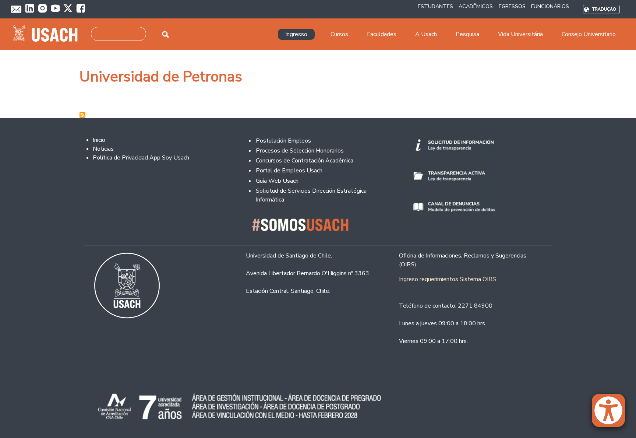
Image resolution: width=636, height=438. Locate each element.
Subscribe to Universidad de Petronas (82, 115)
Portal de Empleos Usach (289, 171)
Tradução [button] (604, 9)
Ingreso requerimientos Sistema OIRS (447, 279)
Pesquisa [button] (467, 34)
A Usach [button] (426, 34)
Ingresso (296, 34)
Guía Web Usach (277, 181)
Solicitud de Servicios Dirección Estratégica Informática (311, 195)
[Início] (48, 34)
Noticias (103, 149)
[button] (612, 414)
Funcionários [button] (550, 6)
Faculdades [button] (381, 34)
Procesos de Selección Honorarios (300, 151)
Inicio (99, 140)
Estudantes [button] (435, 6)
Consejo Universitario (589, 34)
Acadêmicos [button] (476, 6)
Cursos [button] (339, 34)
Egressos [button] (512, 6)
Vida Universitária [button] (520, 34)
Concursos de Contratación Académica (304, 161)
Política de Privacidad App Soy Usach (141, 158)
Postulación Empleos (283, 141)
